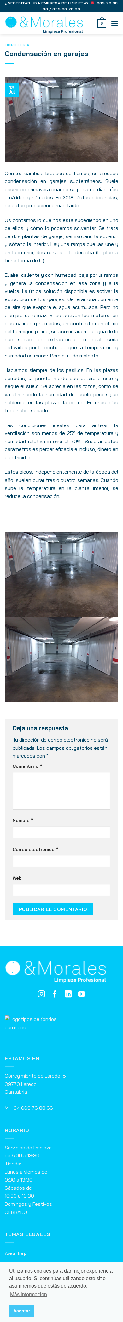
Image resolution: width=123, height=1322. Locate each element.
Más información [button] (28, 1294)
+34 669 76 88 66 (32, 1108)
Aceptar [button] (21, 1310)
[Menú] (114, 23)
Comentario (27, 766)
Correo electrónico (35, 849)
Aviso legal (17, 1253)
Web (17, 878)
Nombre (23, 820)
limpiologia (17, 45)
